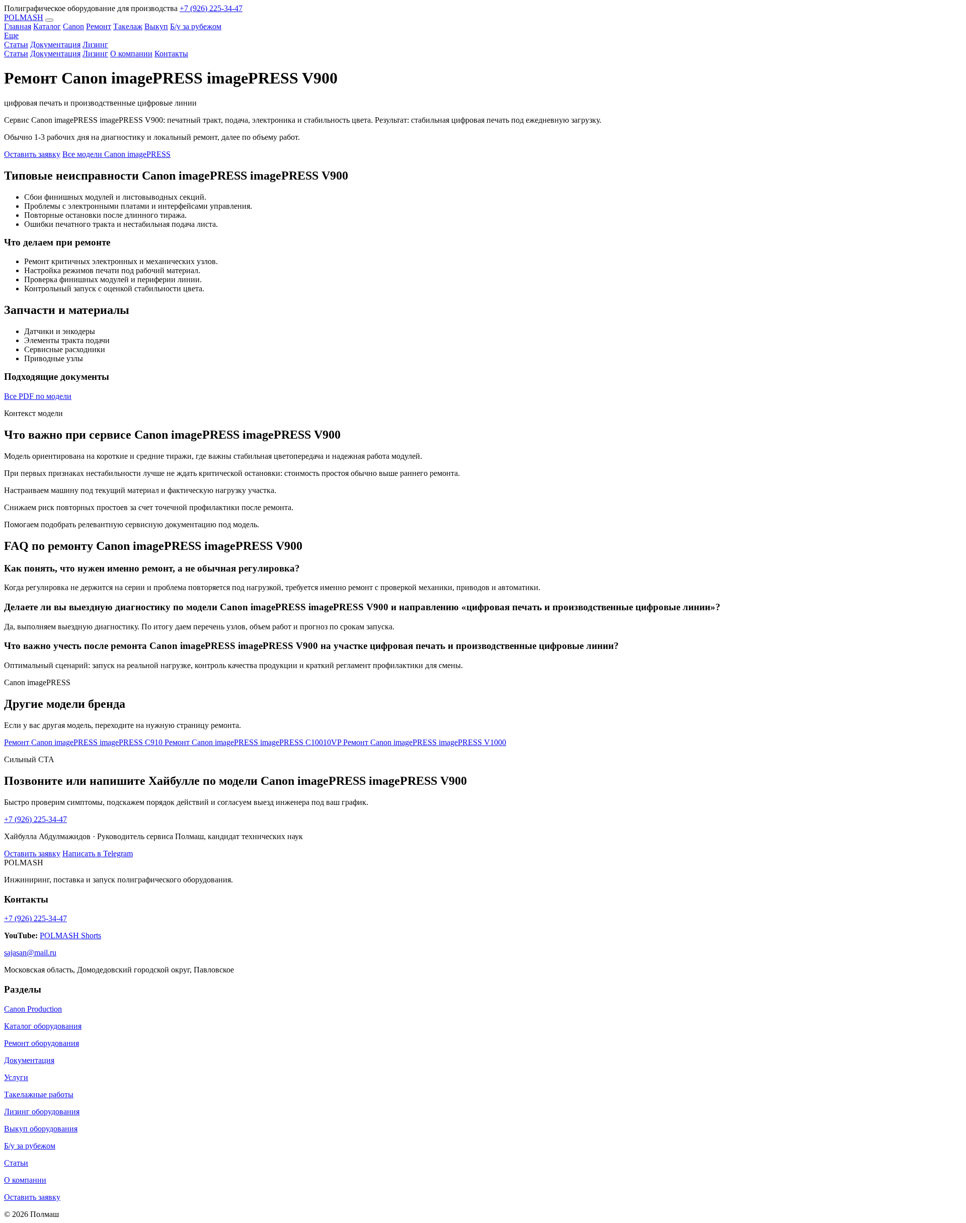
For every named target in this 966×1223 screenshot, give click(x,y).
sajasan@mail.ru (30, 952)
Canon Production (33, 1009)
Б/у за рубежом (195, 26)
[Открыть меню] (49, 20)
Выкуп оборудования (40, 1128)
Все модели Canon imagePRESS (116, 154)
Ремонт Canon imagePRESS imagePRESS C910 (84, 742)
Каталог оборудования (43, 1026)
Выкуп (156, 26)
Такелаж (127, 26)
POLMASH (23, 17)
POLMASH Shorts (70, 935)
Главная (17, 26)
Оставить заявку (32, 154)
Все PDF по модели (37, 396)
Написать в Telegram (97, 853)
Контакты (171, 53)
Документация (55, 53)
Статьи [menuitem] (16, 44)
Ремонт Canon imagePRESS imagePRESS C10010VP (254, 742)
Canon (73, 26)
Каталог (47, 26)
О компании (131, 53)
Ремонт (98, 26)
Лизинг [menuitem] (95, 44)
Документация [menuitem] (55, 44)
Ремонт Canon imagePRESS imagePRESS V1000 (424, 742)
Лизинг (95, 53)
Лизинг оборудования (41, 1111)
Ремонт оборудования (41, 1043)
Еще (11, 35)
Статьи (16, 53)
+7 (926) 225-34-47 (211, 8)
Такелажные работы (38, 1094)
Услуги (16, 1077)
